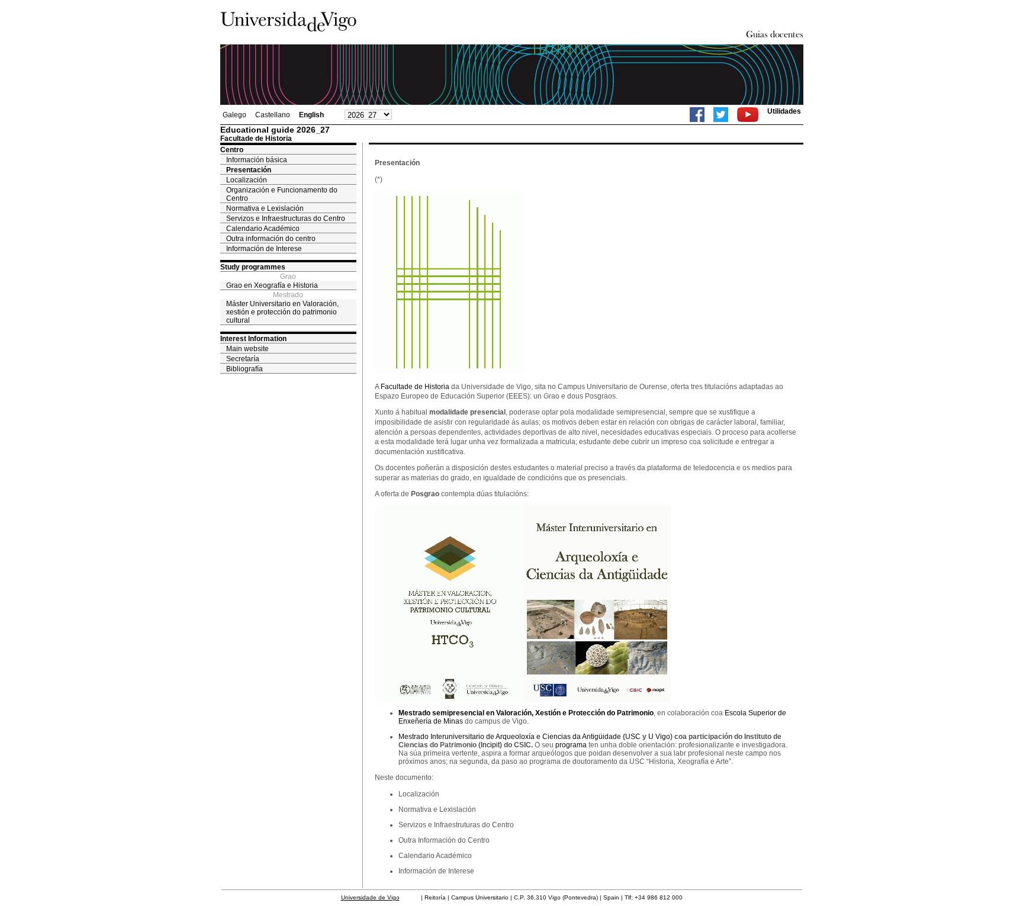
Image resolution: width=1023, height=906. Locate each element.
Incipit (490, 745)
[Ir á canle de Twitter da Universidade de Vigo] (720, 114)
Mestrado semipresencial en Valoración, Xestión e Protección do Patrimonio (526, 713)
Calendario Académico (263, 228)
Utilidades (784, 111)
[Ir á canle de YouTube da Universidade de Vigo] (747, 114)
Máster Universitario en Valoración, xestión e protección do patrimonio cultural (282, 312)
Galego (234, 115)
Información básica (256, 160)
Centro (231, 150)
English (311, 115)
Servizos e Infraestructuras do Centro (285, 218)
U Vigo (659, 736)
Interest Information (253, 339)
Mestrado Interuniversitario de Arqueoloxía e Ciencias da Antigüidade (509, 736)
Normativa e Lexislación (265, 208)
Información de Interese (264, 249)
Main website (247, 349)
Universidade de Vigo (370, 897)
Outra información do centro (271, 238)
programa (571, 745)
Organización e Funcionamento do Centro (281, 194)
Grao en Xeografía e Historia (272, 285)
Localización (246, 180)
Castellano (272, 115)
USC (633, 736)
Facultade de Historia (415, 387)
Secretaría (242, 359)
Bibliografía (244, 369)
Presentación (248, 170)
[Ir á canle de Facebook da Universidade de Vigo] (697, 114)
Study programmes (252, 267)
